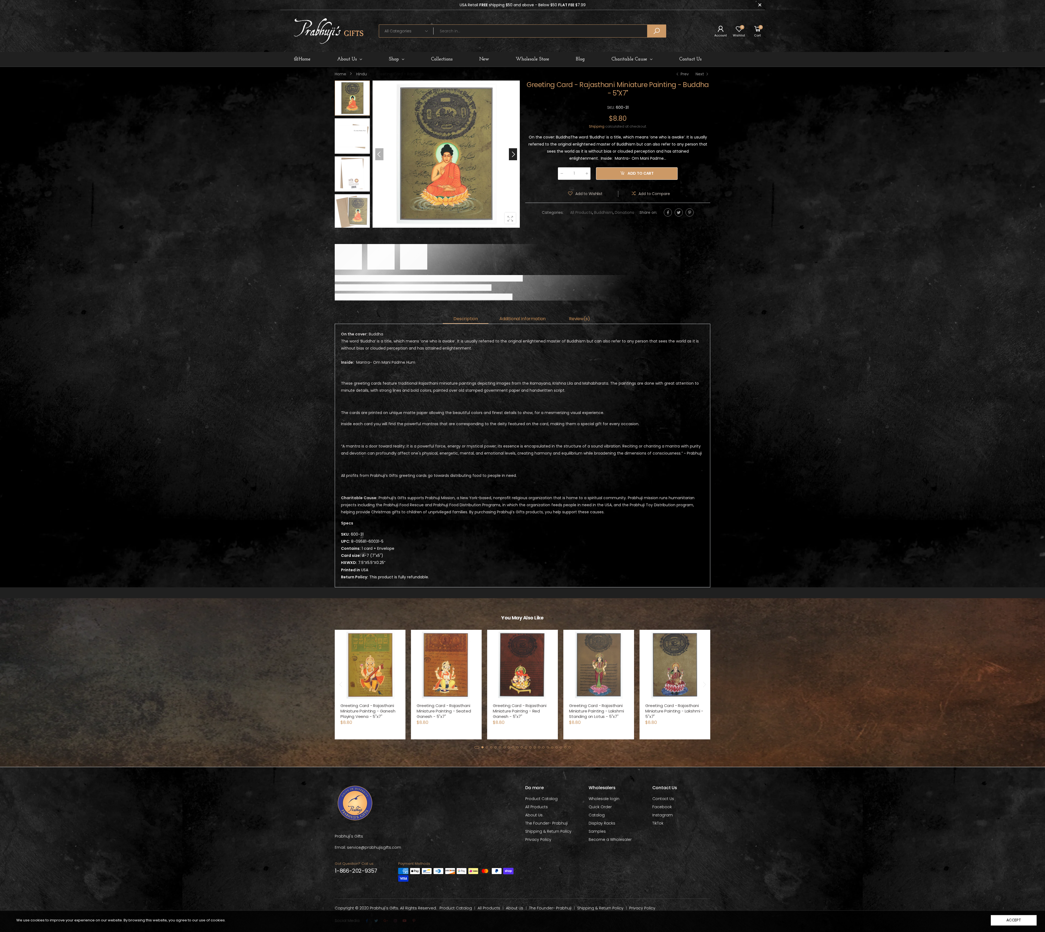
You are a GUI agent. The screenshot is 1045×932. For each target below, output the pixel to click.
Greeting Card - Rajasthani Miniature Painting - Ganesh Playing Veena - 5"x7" (367, 711)
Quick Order (600, 807)
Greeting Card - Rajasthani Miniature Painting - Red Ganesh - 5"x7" (519, 711)
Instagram (662, 815)
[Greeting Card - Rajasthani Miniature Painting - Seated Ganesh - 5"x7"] (446, 665)
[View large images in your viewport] (510, 218)
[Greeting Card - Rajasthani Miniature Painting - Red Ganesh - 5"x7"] (522, 665)
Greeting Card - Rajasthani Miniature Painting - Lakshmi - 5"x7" (674, 711)
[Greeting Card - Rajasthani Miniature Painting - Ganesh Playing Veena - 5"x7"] (370, 665)
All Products (581, 212)
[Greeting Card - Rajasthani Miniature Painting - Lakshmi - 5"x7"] (675, 665)
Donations (624, 212)
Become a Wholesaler (610, 839)
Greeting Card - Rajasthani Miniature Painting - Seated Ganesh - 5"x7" (444, 711)
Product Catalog (541, 798)
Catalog (597, 815)
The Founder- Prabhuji (546, 823)
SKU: (611, 107)
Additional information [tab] (522, 319)
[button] (513, 154)
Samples (597, 831)
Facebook (662, 807)
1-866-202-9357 (356, 871)
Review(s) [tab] (579, 319)
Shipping (596, 126)
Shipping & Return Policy (548, 831)
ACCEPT (1013, 920)
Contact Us (663, 798)
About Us (534, 815)
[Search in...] (656, 31)
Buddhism (603, 212)
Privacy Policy (538, 839)
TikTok (657, 823)
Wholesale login (604, 798)
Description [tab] (465, 319)
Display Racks (602, 823)
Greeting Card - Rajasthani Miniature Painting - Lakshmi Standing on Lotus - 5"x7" (596, 711)
